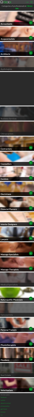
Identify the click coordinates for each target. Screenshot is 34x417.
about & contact (6, 403)
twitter (3, 400)
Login (27, 2)
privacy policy (5, 406)
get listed (4, 409)
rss (2, 415)
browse (3, 412)
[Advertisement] (17, 89)
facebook (4, 397)
